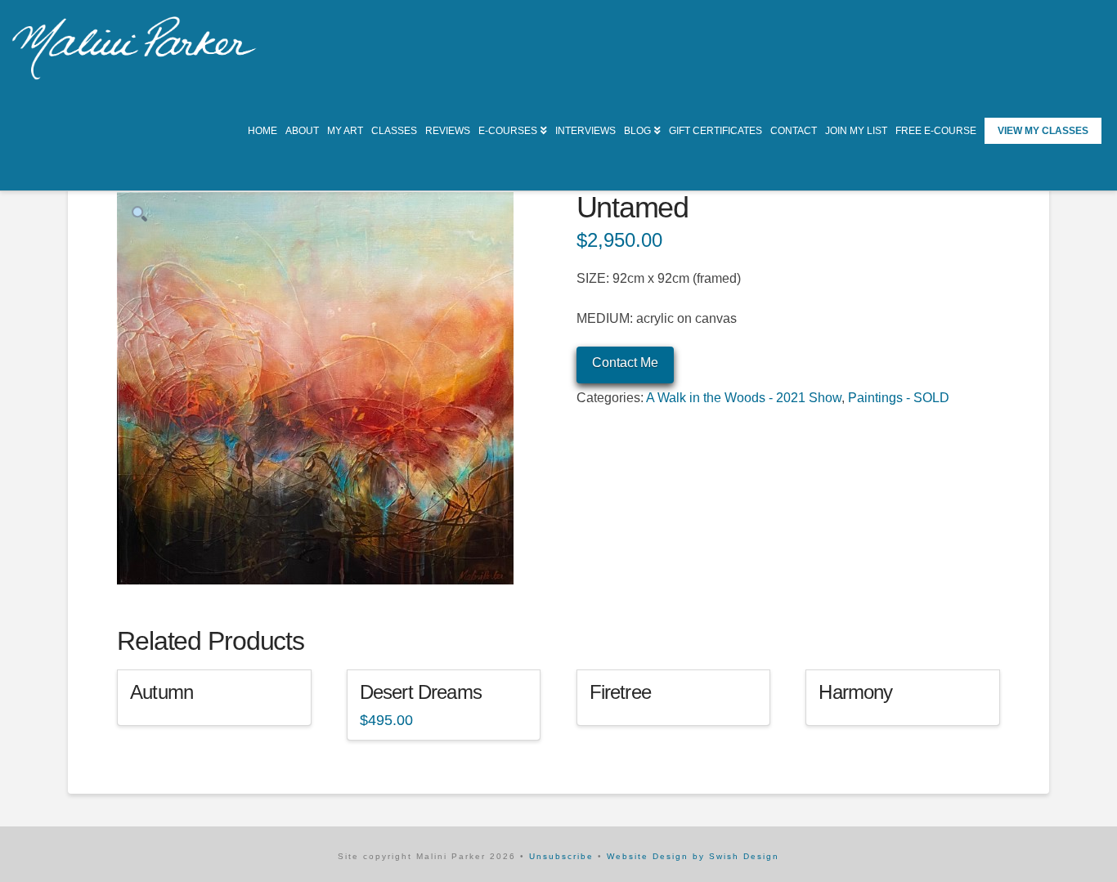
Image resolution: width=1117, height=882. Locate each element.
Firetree (620, 692)
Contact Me (625, 362)
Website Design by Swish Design (693, 856)
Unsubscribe (561, 856)
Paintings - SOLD (898, 398)
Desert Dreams (421, 692)
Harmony (855, 692)
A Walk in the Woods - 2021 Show (743, 398)
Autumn (161, 692)
